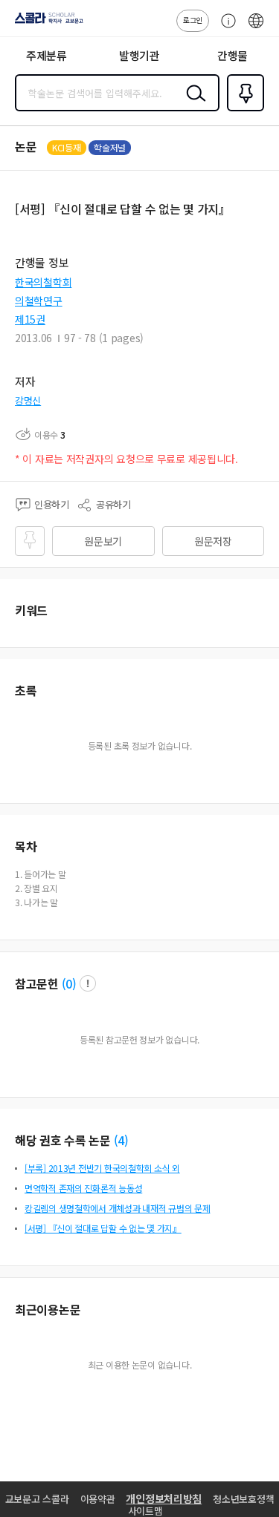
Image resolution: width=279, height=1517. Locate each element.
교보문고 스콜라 (37, 1499)
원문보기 (103, 541)
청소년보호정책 (243, 1499)
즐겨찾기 (242, 109)
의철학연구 (38, 300)
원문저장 (213, 541)
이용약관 (97, 1499)
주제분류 (46, 55)
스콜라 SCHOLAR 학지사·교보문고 (46, 23)
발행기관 (139, 55)
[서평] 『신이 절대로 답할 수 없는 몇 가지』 (103, 1228)
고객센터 (224, 28)
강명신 (28, 400)
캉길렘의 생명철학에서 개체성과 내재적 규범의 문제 (117, 1208)
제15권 (30, 319)
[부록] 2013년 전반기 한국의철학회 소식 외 (102, 1167)
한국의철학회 (43, 282)
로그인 (192, 19)
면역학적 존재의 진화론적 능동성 (83, 1188)
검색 (192, 104)
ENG (256, 28)
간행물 (232, 55)
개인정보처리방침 (164, 1498)
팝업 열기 (88, 983)
